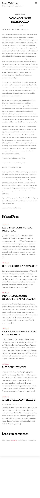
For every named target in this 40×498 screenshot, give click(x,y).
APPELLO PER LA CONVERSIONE (18, 400)
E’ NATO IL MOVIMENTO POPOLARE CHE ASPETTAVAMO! (18, 298)
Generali (5, 225)
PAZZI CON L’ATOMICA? (14, 367)
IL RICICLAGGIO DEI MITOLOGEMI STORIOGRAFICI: (19, 333)
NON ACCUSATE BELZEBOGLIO (20, 20)
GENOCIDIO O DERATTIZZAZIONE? (19, 266)
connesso (13, 440)
